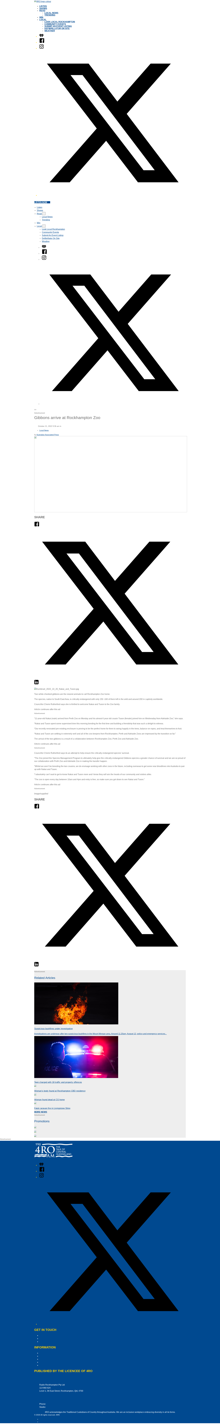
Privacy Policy (45, 1353)
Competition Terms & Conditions (53, 1356)
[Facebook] (41, 42)
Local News (51, 13)
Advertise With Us (47, 1338)
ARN (41, 1419)
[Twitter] (110, 678)
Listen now (40, 202)
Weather (49, 31)
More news (40, 1112)
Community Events (55, 24)
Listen (43, 6)
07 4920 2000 (52, 1404)
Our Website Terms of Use (51, 1362)
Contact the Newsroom (49, 1342)
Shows (43, 8)
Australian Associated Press (48, 435)
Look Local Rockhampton (59, 22)
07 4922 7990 (52, 1407)
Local (42, 20)
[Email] (41, 684)
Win (41, 17)
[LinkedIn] (36, 684)
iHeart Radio (44, 1422)
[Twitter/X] (112, 195)
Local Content (45, 1365)
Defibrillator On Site (57, 28)
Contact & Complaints (49, 1335)
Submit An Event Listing (58, 26)
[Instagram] (41, 48)
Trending (49, 15)
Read (42, 11)
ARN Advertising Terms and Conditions (57, 1359)
